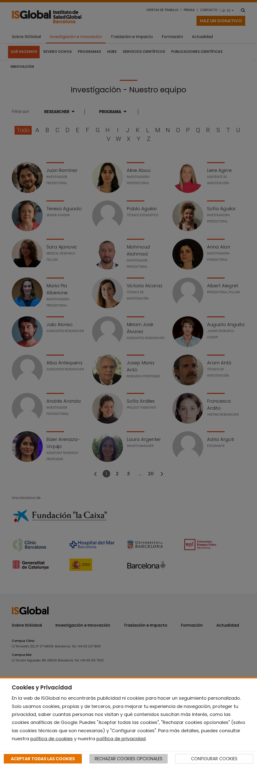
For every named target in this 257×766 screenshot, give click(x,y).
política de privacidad (121, 738)
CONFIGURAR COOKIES (214, 759)
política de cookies (51, 738)
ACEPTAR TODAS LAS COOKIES (43, 759)
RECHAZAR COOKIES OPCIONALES (128, 759)
